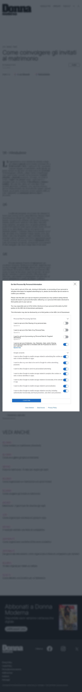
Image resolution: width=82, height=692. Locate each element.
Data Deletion (29, 407)
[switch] (65, 323)
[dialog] (41, 346)
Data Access (41, 407)
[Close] (76, 284)
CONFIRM (26, 400)
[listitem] (41, 319)
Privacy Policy (52, 407)
